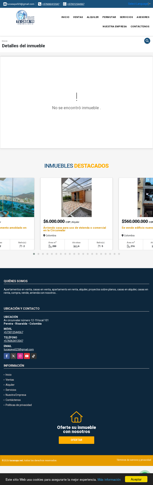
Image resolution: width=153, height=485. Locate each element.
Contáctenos (140, 26)
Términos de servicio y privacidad (134, 460)
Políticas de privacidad (19, 404)
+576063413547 (50, 4)
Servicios (126, 17)
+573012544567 (75, 4)
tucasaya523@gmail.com (19, 349)
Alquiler (93, 17)
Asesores (143, 17)
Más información (109, 479)
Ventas (78, 17)
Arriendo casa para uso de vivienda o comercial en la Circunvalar (74, 229)
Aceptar (136, 479)
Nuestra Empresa (115, 26)
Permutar (109, 17)
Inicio (65, 17)
